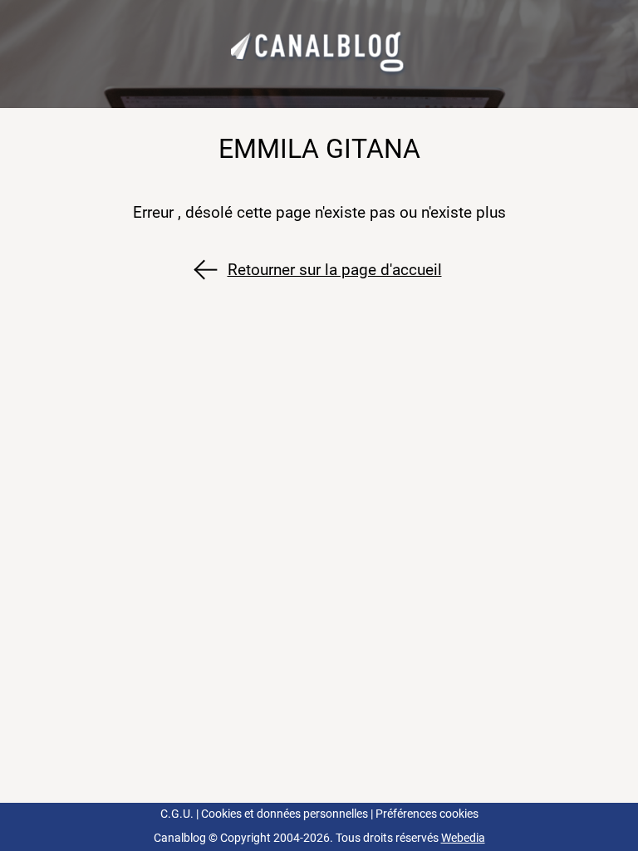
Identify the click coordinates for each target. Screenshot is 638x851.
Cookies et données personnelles (284, 814)
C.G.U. (177, 814)
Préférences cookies (426, 814)
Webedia (463, 838)
